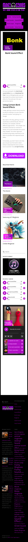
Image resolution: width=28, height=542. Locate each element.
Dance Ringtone (22, 460)
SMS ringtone (19, 517)
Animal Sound (17, 441)
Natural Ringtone (18, 496)
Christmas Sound (17, 458)
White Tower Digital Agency (13, 537)
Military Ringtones (21, 484)
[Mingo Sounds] (14, 10)
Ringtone (17, 504)
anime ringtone (22, 448)
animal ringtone (19, 434)
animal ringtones (18, 437)
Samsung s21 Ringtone (11, 217)
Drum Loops (10, 23)
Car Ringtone (22, 452)
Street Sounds (9, 27)
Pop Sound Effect (22, 502)
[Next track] (8, 336)
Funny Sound (17, 470)
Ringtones (18, 23)
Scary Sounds (19, 27)
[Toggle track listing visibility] (22, 336)
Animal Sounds (9, 20)
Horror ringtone (21, 474)
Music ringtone (18, 492)
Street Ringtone (21, 523)
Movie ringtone (17, 487)
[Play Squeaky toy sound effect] (6, 329)
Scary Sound (18, 513)
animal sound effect (20, 446)
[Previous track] (5, 336)
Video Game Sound (18, 532)
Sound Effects (19, 20)
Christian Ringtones (18, 454)
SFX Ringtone (22, 514)
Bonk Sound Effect (14, 53)
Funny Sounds (16, 17)
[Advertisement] (14, 69)
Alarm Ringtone (18, 432)
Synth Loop (17, 528)
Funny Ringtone (18, 466)
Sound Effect (17, 520)
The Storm (6, 191)
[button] (22, 340)
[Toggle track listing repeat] (11, 336)
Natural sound (18, 498)
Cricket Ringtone (8, 244)
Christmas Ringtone (19, 456)
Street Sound (20, 525)
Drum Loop (18, 462)
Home (9, 17)
